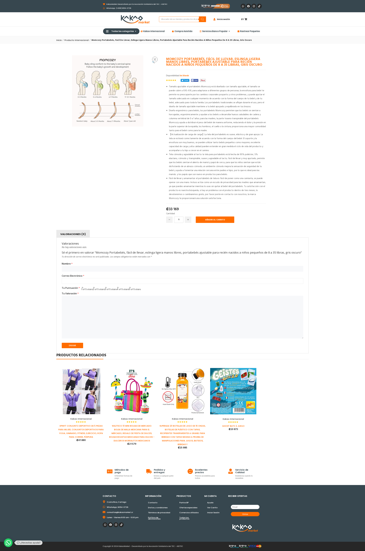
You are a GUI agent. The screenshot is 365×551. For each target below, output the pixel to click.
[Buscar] (202, 19)
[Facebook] (248, 6)
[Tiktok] (259, 6)
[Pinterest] (203, 80)
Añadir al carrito (215, 219)
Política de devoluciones (154, 518)
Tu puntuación (71, 287)
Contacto (152, 502)
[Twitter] (185, 80)
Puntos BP (184, 502)
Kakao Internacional (81, 418)
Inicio (59, 40)
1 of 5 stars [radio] (87, 288)
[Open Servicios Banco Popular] (229, 31)
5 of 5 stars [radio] (135, 288)
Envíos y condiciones (158, 507)
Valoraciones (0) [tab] (73, 234)
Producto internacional (76, 40)
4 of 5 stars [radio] (123, 288)
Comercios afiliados (189, 512)
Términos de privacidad (159, 512)
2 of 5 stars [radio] (99, 288)
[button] (155, 59)
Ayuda (210, 502)
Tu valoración (70, 293)
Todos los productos (184, 518)
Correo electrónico (73, 275)
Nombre (67, 263)
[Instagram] (254, 6)
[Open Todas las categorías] (136, 31)
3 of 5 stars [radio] (111, 288)
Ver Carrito (212, 507)
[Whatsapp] (243, 6)
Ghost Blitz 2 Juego (233, 426)
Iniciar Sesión (213, 512)
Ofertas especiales (188, 507)
